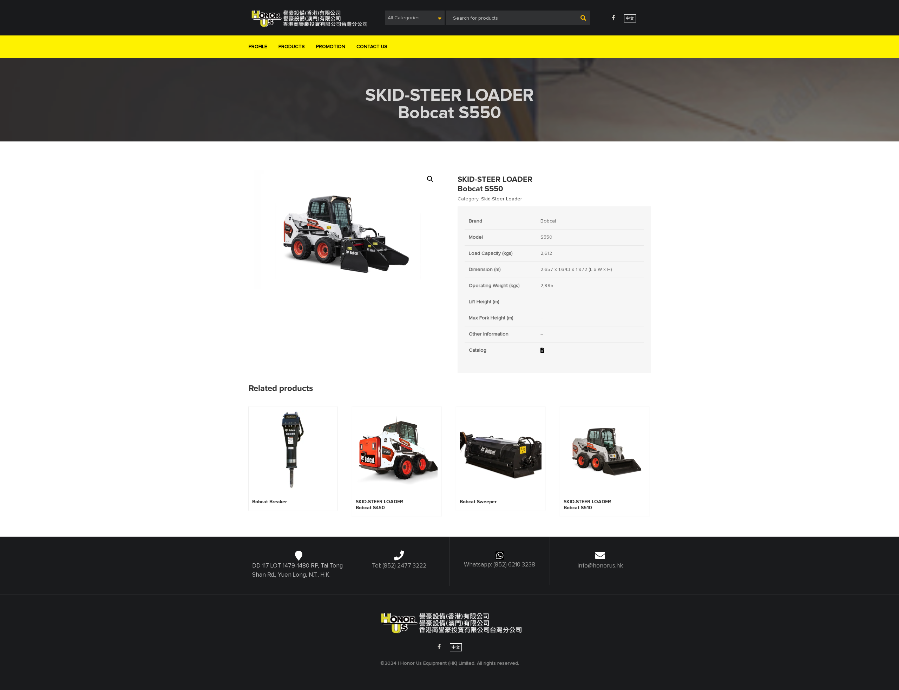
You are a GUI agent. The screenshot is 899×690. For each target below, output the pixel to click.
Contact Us (371, 46)
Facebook (613, 17)
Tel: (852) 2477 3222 (399, 566)
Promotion (330, 46)
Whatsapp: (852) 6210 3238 (499, 565)
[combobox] (415, 18)
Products (291, 46)
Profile (258, 46)
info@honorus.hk (600, 566)
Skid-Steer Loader (501, 199)
